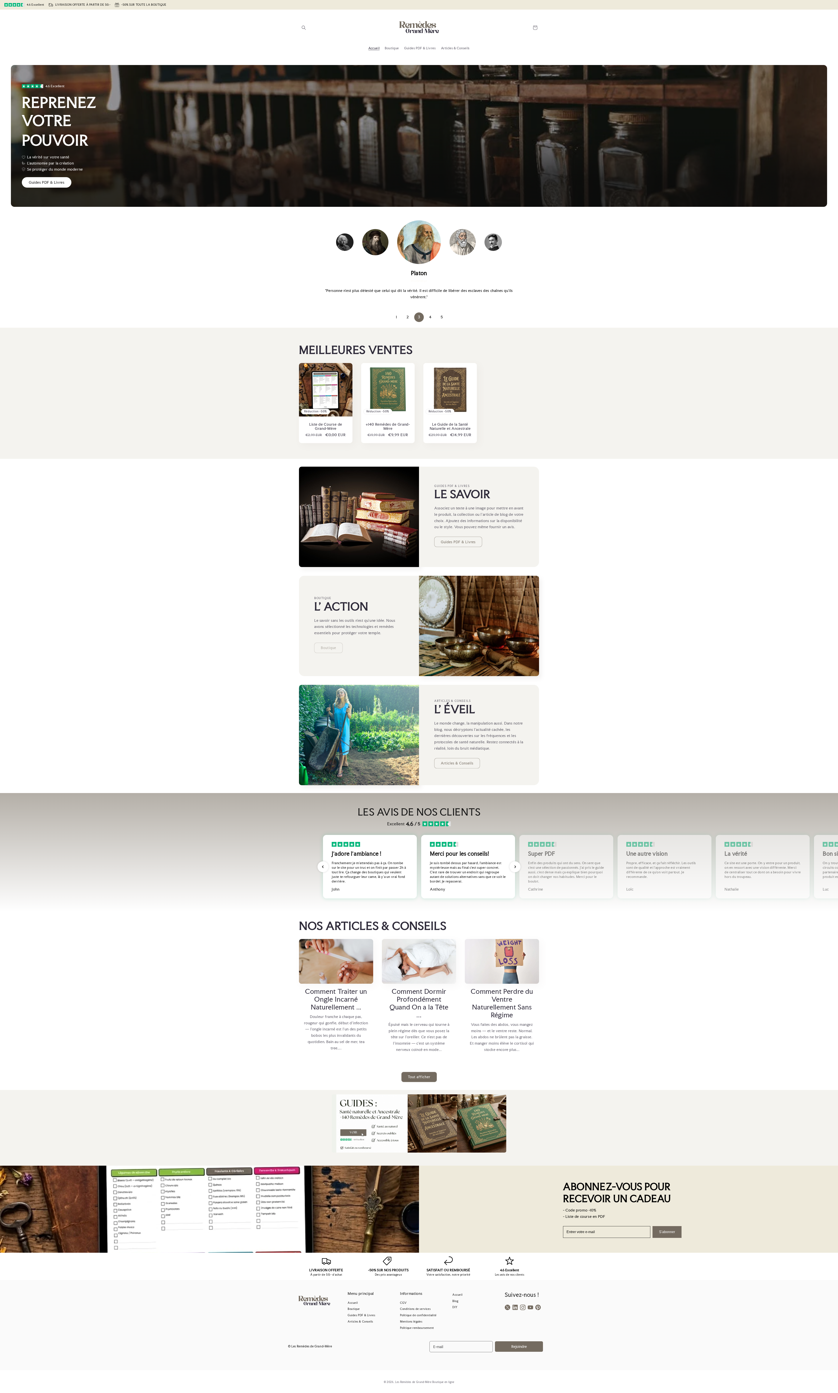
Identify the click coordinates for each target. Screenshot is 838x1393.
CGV (403, 1302)
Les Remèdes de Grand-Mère (413, 1382)
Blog (455, 1301)
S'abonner (667, 1232)
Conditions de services (415, 1309)
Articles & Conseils (457, 763)
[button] (304, 28)
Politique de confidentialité (418, 1315)
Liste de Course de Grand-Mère (325, 426)
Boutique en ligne (443, 1382)
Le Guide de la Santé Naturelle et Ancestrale (450, 426)
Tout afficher (419, 1077)
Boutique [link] (328, 648)
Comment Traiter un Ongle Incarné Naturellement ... (336, 999)
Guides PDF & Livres (458, 542)
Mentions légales (411, 1321)
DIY (455, 1307)
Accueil (353, 1302)
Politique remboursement (417, 1328)
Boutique (354, 1309)
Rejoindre (519, 1346)
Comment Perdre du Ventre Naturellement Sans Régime (502, 1003)
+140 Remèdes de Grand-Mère (388, 426)
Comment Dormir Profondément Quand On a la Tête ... (419, 1003)
